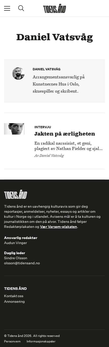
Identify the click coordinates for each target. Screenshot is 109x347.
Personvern (12, 341)
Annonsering (14, 301)
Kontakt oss (13, 296)
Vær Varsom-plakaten (58, 226)
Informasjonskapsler (41, 341)
